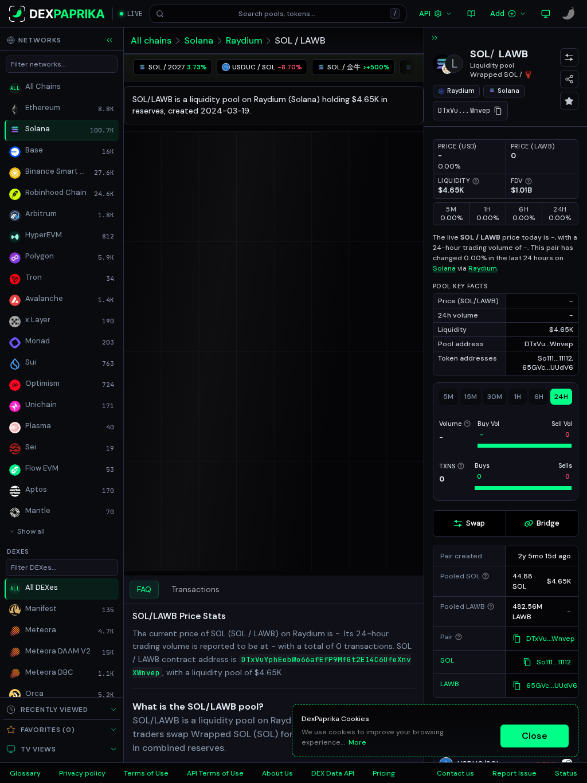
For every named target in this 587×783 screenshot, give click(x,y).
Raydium (244, 40)
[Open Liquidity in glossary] (475, 181)
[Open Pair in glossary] (458, 636)
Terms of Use (146, 773)
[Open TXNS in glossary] (460, 466)
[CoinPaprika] (568, 14)
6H (538, 396)
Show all (31, 531)
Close (534, 736)
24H (561, 396)
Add (497, 13)
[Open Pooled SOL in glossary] (485, 576)
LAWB (513, 54)
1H (517, 396)
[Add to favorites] (569, 101)
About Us (277, 773)
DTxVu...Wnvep (550, 638)
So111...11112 (554, 662)
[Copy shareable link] (569, 79)
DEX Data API (332, 773)
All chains (151, 40)
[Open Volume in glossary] (467, 423)
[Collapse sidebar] (109, 40)
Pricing (384, 773)
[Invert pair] (569, 57)
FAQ (144, 589)
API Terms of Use (215, 773)
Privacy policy (82, 773)
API (425, 13)
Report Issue (514, 773)
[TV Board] (545, 14)
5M (448, 396)
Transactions (195, 589)
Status (566, 773)
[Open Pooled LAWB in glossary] (490, 606)
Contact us (455, 773)
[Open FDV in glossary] (528, 181)
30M (494, 396)
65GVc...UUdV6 (551, 685)
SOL (480, 54)
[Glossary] (471, 13)
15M (470, 396)
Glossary (25, 773)
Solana (198, 40)
